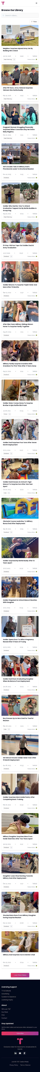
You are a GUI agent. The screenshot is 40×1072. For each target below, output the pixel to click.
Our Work (4, 1012)
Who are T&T (6, 1009)
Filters (35, 21)
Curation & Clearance (8, 997)
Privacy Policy (14, 1065)
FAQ (3, 1015)
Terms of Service (25, 1065)
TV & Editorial (6, 991)
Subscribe (20, 1033)
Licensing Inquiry (7, 1000)
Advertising (5, 994)
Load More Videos (20, 975)
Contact (4, 1018)
